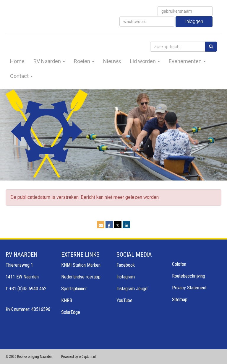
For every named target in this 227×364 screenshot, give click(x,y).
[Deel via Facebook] (109, 225)
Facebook (125, 265)
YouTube (124, 300)
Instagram (125, 277)
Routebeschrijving (188, 276)
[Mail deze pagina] (100, 225)
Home (17, 61)
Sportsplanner (74, 288)
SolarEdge (70, 312)
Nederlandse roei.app (80, 277)
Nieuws (112, 61)
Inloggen (194, 21)
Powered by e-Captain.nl (78, 357)
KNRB (66, 300)
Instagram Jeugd (131, 288)
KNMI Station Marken (80, 265)
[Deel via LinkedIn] (126, 225)
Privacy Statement (189, 288)
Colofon (179, 264)
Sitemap (179, 299)
